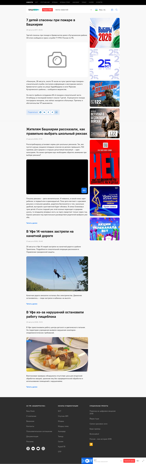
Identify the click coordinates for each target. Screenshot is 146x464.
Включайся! (94, 434)
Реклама (29, 441)
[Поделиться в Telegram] (52, 112)
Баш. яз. (102, 10)
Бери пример (95, 429)
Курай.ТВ (99, 2)
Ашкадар (76, 2)
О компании (31, 416)
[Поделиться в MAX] (40, 112)
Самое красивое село (98, 424)
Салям (91, 2)
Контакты (30, 426)
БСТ (36, 2)
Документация (32, 436)
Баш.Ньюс (30, 411)
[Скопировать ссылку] (56, 112)
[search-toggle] (116, 10)
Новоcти (29, 2)
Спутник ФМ (45, 2)
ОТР (59, 452)
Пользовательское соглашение (39, 431)
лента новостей (61, 10)
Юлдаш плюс (65, 2)
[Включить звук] (84, 190)
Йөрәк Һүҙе (94, 419)
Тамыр (84, 2)
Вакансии (30, 421)
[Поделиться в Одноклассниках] (48, 112)
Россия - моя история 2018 (101, 439)
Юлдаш (55, 2)
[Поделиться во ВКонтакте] (44, 112)
